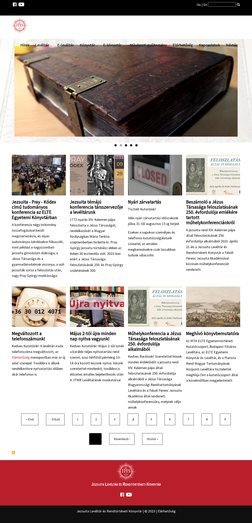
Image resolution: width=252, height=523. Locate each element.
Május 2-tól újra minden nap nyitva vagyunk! (93, 336)
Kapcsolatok (209, 44)
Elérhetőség (183, 44)
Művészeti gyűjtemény (148, 44)
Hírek (24, 44)
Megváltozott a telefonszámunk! (28, 336)
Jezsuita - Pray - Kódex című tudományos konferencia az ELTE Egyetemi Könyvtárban (34, 209)
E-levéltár (65, 44)
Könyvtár (87, 44)
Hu (199, 4)
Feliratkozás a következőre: (13, 452)
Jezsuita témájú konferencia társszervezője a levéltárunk (96, 207)
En (205, 4)
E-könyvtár (112, 44)
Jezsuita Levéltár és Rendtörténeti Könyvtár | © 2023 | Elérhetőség (126, 511)
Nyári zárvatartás (144, 202)
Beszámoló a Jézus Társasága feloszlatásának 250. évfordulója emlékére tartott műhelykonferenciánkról (212, 212)
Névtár (231, 44)
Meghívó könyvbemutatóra (212, 333)
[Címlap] (21, 25)
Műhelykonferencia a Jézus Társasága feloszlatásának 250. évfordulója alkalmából (154, 341)
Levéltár (42, 44)
